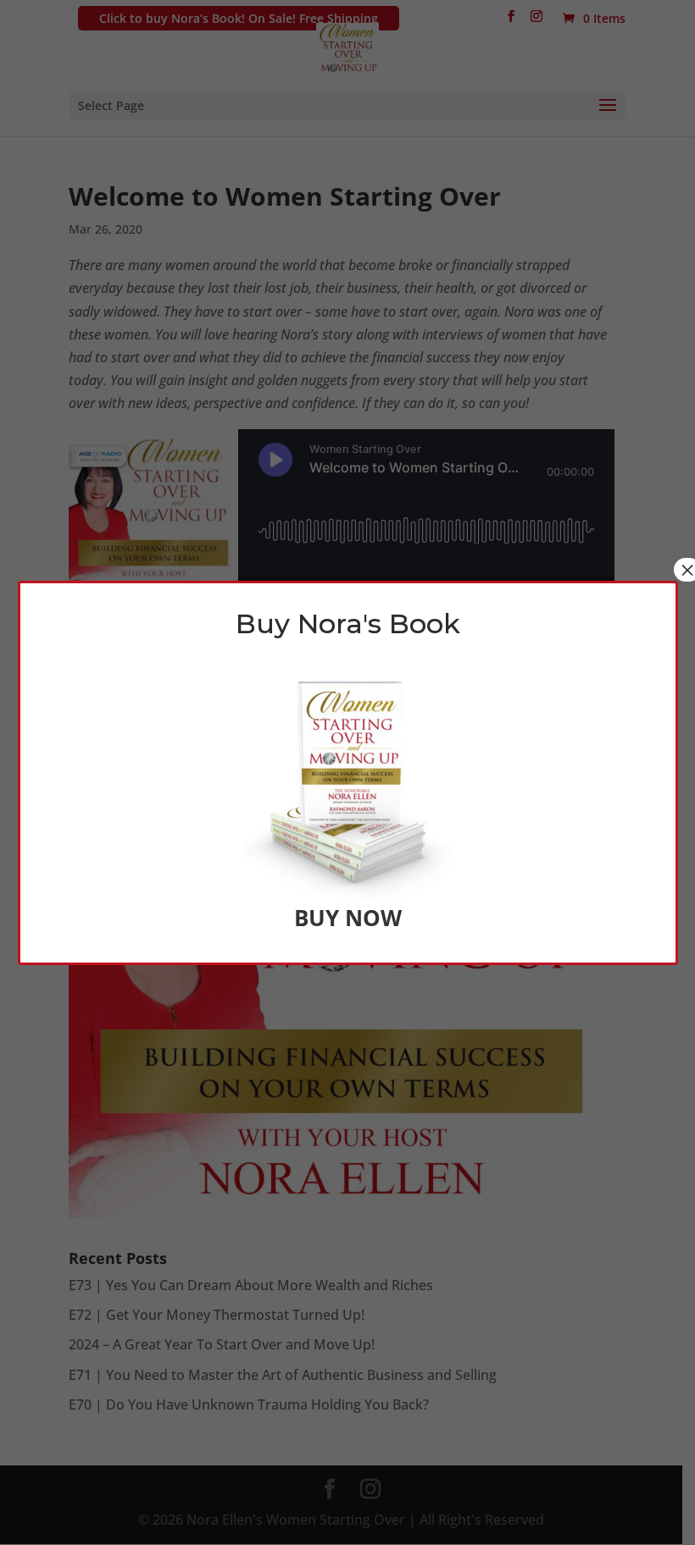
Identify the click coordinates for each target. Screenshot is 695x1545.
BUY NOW (348, 917)
